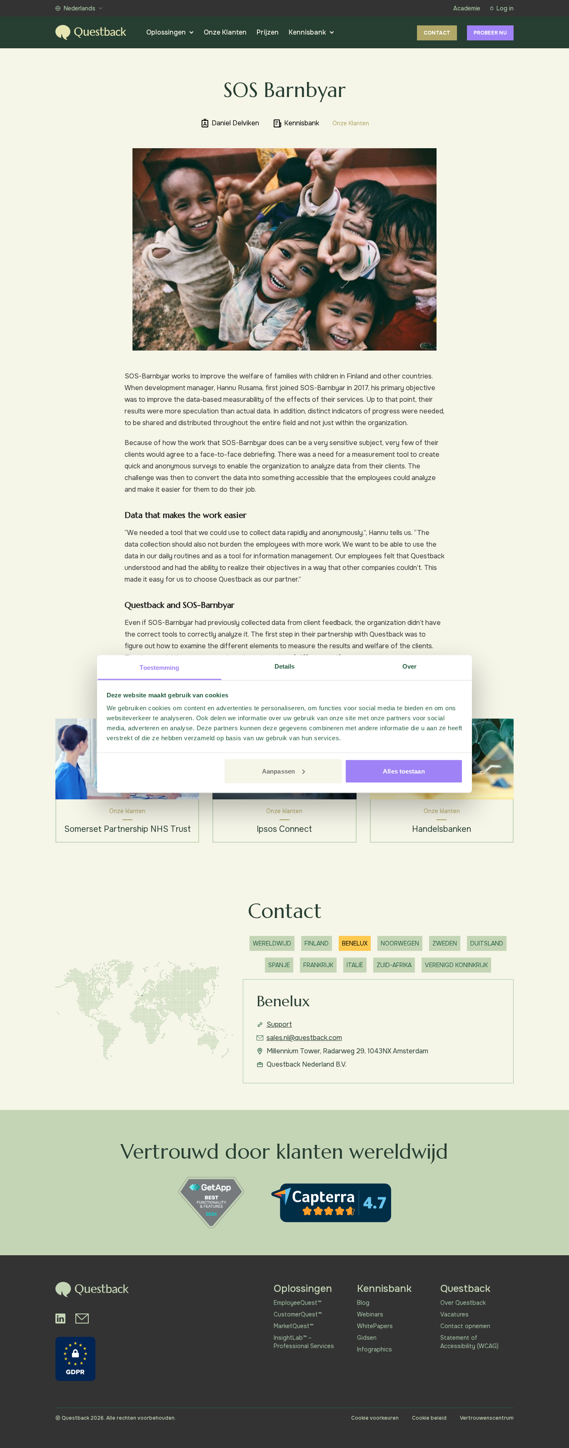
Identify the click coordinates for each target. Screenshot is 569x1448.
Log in (505, 8)
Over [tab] (409, 666)
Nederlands (79, 8)
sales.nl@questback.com (304, 1037)
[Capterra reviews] (331, 1202)
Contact (437, 33)
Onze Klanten (225, 32)
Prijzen (268, 32)
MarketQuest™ (293, 1326)
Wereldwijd (272, 943)
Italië (355, 965)
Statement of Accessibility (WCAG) (469, 1342)
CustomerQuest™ (298, 1314)
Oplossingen (166, 32)
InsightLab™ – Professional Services (304, 1342)
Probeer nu (490, 33)
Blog (363, 1302)
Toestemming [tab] (159, 667)
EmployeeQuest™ (297, 1302)
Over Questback (463, 1302)
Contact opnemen (465, 1326)
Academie (466, 8)
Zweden (444, 943)
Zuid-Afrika (394, 965)
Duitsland (486, 943)
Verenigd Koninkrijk (456, 965)
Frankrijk (318, 965)
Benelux (354, 943)
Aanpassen (278, 770)
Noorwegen (400, 943)
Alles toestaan (403, 770)
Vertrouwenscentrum (487, 1418)
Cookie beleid (429, 1418)
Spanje (279, 965)
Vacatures (454, 1314)
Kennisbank (307, 32)
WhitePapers (375, 1326)
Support (279, 1024)
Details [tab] (285, 666)
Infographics (374, 1349)
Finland (316, 943)
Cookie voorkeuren (375, 1418)
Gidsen (367, 1337)
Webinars (370, 1314)
